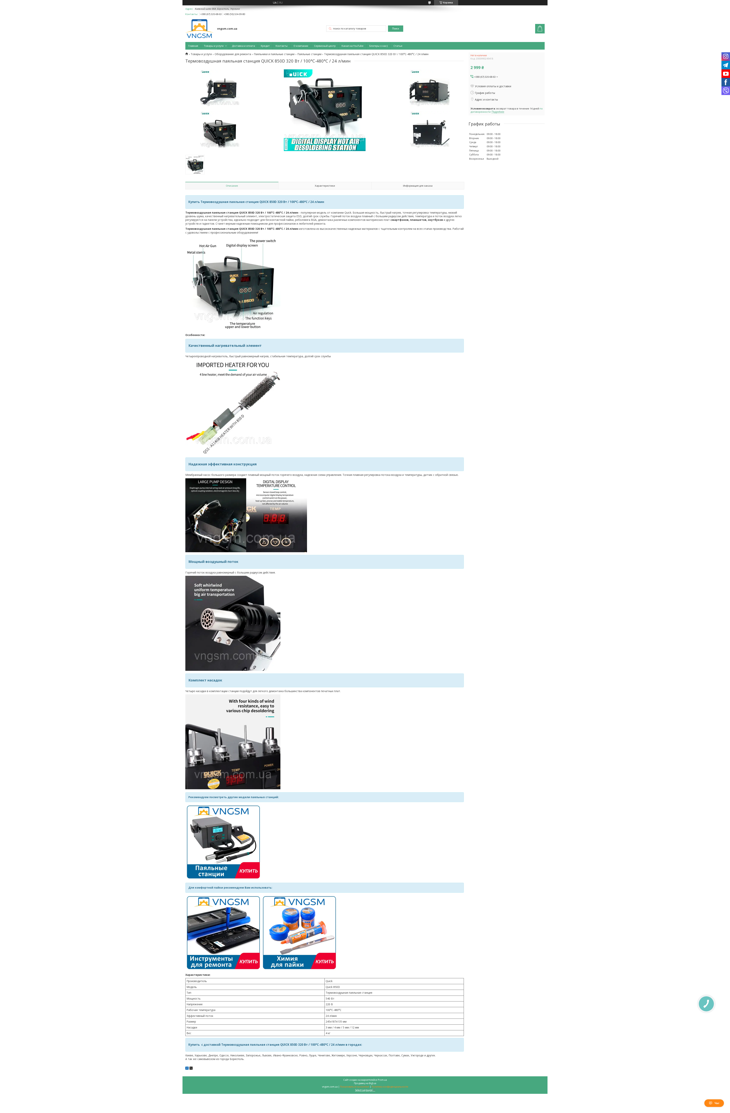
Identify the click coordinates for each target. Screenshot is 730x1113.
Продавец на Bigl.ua (365, 1083)
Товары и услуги (214, 46)
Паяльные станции (309, 54)
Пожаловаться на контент (354, 1086)
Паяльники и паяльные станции (274, 54)
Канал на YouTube (352, 46)
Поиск (395, 28)
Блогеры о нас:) (378, 46)
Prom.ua (382, 1079)
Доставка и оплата (243, 46)
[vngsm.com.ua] (199, 29)
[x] (191, 1068)
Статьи (398, 46)
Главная (193, 46)
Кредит (265, 46)
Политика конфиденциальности (390, 1086)
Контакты (282, 46)
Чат (717, 1103)
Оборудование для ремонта (233, 54)
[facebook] (187, 1068)
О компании (301, 46)
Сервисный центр (325, 46)
